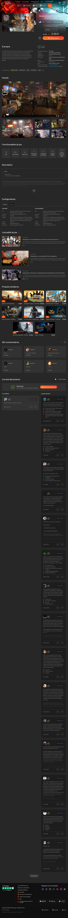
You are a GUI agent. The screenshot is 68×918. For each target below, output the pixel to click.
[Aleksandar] (27, 349)
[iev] (44, 518)
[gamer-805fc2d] (5, 363)
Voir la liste (51, 51)
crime (39, 70)
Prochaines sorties (35, 1)
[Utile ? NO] (35, 407)
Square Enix (51, 60)
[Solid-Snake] (49, 349)
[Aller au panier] (59, 2)
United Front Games (53, 57)
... (42, 70)
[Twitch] (61, 889)
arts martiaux (33, 70)
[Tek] (44, 616)
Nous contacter (21, 892)
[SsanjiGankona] (44, 585)
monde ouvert (22, 70)
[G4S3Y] (49, 363)
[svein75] (44, 813)
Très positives (52, 64)
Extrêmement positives (54, 66)
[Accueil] (6, 2)
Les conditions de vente (23, 885)
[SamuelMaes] (44, 464)
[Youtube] (57, 889)
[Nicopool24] (44, 651)
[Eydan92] (44, 685)
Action (50, 63)
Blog (42, 1)
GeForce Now (15, 70)
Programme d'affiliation (23, 890)
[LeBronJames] (44, 743)
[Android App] (52, 901)
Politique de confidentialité (23, 887)
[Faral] (44, 493)
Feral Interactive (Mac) (59, 60)
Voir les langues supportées (54, 52)
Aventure (54, 63)
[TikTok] (64, 889)
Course (57, 63)
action (28, 70)
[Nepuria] (44, 399)
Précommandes (25, 1)
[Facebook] (53, 889)
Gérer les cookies (5, 909)
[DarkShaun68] (44, 778)
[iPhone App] (43, 901)
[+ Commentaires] (65, 342)
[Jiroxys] (44, 720)
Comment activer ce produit (55, 54)
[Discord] (42, 889)
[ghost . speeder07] (44, 842)
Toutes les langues (62, 379)
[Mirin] (44, 553)
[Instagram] (50, 889)
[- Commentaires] (61, 342)
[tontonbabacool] (5, 349)
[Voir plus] (53, 531)
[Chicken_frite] (27, 363)
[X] (46, 889)
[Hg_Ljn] (44, 430)
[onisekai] (5, 399)
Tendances (17, 1)
